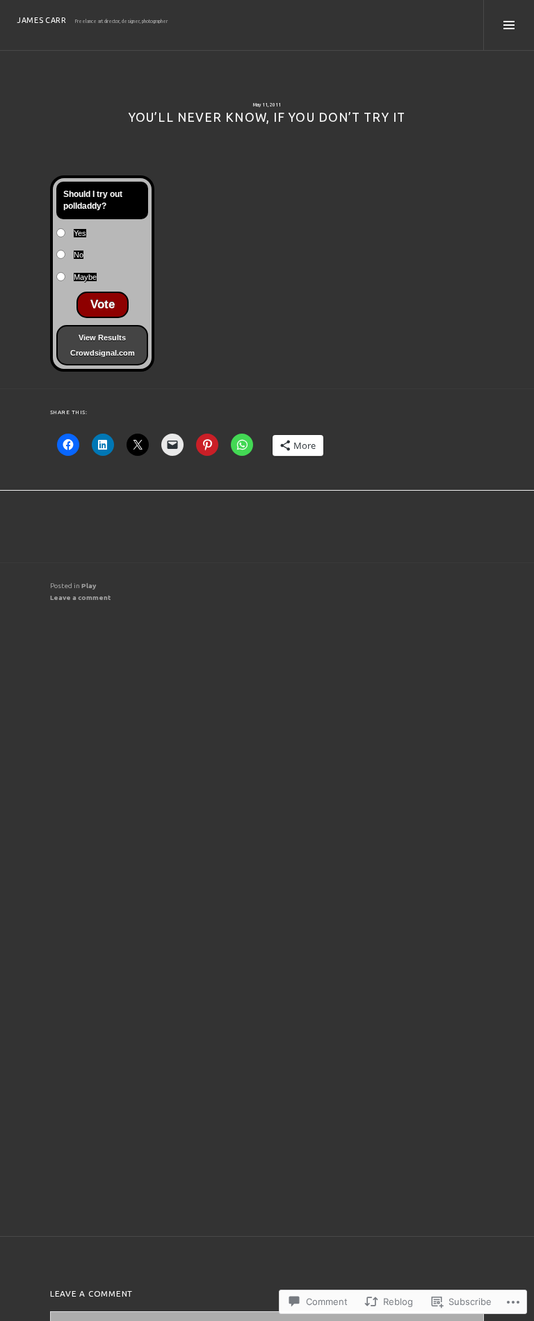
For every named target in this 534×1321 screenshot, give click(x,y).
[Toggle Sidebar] (508, 25)
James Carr (42, 20)
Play (88, 586)
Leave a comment (80, 597)
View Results (102, 337)
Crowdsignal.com (102, 353)
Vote (102, 304)
